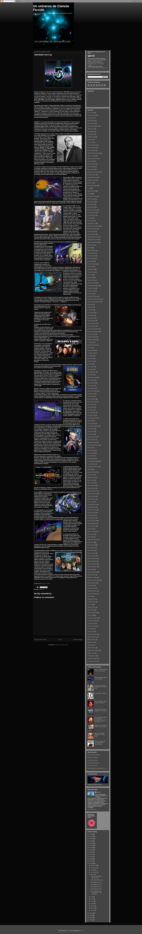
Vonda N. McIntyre (92, 634)
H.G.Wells (90, 310)
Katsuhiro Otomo (92, 437)
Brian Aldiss (91, 161)
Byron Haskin (91, 169)
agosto (93, 874)
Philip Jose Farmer (92, 539)
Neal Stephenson (92, 504)
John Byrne (91, 396)
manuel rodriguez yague (94, 59)
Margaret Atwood (92, 472)
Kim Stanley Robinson (93, 445)
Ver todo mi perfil (92, 809)
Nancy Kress (91, 501)
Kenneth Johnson (92, 442)
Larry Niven (91, 455)
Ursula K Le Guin (92, 626)
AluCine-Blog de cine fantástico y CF (97, 768)
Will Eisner (90, 645)
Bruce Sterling (91, 166)
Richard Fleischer (92, 558)
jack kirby (90, 364)
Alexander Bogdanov (93, 126)
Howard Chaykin (92, 337)
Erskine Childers (92, 250)
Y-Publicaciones (92, 655)
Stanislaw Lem (91, 599)
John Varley (91, 410)
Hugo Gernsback (92, 339)
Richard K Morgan (92, 564)
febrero (93, 908)
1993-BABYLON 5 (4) (96, 882)
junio (92, 899)
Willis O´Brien (91, 653)
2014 (90, 861)
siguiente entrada (46, 583)
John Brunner (91, 393)
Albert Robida (91, 120)
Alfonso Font (91, 128)
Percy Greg (91, 528)
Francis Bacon (91, 253)
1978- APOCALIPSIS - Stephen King (96, 877)
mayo (92, 901)
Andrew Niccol (91, 137)
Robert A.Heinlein (92, 572)
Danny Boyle (91, 204)
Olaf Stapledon (91, 518)
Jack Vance (91, 369)
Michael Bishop (91, 488)
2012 (90, 913)
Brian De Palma (92, 164)
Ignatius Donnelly (92, 345)
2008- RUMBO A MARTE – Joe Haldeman (100, 678)
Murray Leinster (92, 496)
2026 (90, 834)
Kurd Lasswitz (91, 450)
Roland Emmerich (92, 591)
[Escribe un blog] (42, 587)
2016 (90, 856)
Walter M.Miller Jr (92, 637)
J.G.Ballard (90, 355)
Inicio (59, 639)
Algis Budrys (91, 134)
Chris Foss (90, 183)
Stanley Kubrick (92, 601)
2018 (90, 852)
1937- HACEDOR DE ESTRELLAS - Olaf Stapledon (95, 893)
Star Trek (90, 604)
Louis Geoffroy (91, 464)
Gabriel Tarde (91, 280)
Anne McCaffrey (92, 147)
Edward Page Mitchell (93, 242)
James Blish (91, 374)
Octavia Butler (91, 515)
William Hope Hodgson (93, 650)
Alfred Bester (91, 131)
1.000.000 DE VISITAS (100, 693)
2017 (90, 854)
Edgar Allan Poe (92, 223)
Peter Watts (91, 537)
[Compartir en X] (43, 587)
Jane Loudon (91, 380)
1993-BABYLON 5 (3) (96, 884)
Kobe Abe (90, 447)
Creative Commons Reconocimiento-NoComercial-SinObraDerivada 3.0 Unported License (96, 63)
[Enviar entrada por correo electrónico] (37, 587)
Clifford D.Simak (92, 191)
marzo (92, 905)
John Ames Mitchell (93, 391)
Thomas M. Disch (92, 620)
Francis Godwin (92, 255)
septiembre (94, 872)
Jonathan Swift (91, 415)
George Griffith (91, 288)
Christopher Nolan (92, 185)
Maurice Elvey (91, 482)
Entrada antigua (77, 639)
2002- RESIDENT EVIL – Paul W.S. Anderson (100, 702)
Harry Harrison (91, 320)
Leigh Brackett (91, 458)
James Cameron (92, 377)
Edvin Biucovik (91, 231)
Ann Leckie (90, 142)
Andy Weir (90, 139)
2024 (90, 838)
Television (41, 589)
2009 (90, 920)
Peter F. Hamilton (92, 531)
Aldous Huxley (91, 123)
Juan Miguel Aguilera (93, 426)
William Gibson (91, 647)
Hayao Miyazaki (92, 326)
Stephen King (91, 610)
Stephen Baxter (92, 607)
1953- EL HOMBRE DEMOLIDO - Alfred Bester (99, 735)
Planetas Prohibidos (93, 757)
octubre (93, 870)
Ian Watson (90, 342)
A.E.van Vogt (91, 112)
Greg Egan (90, 307)
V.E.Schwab (91, 628)
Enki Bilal (90, 247)
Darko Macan (91, 207)
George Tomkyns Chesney (94, 299)
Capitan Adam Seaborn (94, 172)
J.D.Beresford (91, 353)
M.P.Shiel (90, 469)
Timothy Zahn (91, 623)
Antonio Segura (92, 150)
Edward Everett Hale (93, 239)
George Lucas (91, 291)
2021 (90, 845)
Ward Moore (91, 642)
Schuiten (90, 596)
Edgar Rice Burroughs (93, 226)
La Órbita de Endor (93, 760)
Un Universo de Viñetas (94, 754)
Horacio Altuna (91, 334)
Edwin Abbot (91, 245)
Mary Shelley (91, 480)
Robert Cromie (91, 574)
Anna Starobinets (92, 145)
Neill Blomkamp (92, 507)
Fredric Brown (91, 272)
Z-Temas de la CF (92, 661)
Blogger (81, 930)
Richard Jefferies (92, 561)
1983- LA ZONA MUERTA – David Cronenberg (101, 670)
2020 (90, 847)
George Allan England (93, 285)
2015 (90, 859)
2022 (90, 843)
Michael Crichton (92, 491)
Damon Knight (91, 199)
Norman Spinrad (92, 512)
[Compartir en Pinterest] (47, 587)
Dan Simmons (91, 201)
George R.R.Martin (92, 296)
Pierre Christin (91, 545)
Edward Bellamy (92, 234)
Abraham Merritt (92, 115)
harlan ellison (91, 318)
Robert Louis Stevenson (94, 580)
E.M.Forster (91, 220)
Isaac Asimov (91, 350)
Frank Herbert (91, 258)
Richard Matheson (92, 566)
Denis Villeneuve (92, 212)
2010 (90, 917)
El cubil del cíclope (92, 765)
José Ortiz (90, 420)
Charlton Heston (92, 180)
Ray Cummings (92, 553)
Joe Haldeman (91, 388)
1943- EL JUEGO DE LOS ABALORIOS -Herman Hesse (99, 743)
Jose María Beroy (92, 418)
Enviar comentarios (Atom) (61, 644)
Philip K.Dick (91, 542)
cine (89, 188)
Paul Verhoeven (92, 526)
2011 (90, 915)
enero (92, 910)
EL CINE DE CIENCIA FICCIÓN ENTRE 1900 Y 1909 (100, 687)
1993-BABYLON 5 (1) (96, 889)
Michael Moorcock (92, 493)
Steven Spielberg (92, 612)
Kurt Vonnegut (91, 453)
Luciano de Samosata (93, 466)
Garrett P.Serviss (92, 282)
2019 (90, 850)
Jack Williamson (92, 372)
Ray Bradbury (91, 550)
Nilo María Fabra (92, 510)
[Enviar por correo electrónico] (40, 587)
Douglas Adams (92, 215)
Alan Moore (91, 118)
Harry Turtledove (92, 323)
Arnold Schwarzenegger (94, 153)
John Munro (91, 404)
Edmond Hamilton (92, 228)
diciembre (93, 865)
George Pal (91, 293)
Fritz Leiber (91, 277)
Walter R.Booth (91, 639)
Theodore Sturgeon (93, 618)
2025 (90, 836)
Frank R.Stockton (92, 264)
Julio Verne (90, 431)
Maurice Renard (92, 485)
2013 (90, 863)
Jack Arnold (91, 358)
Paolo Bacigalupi (92, 523)
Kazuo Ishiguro (91, 439)
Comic (89, 193)
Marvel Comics (91, 477)
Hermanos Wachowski (93, 331)
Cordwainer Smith (92, 196)
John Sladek (91, 407)
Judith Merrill (91, 428)
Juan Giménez (91, 423)
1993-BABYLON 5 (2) (96, 886)
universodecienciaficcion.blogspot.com (98, 67)
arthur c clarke (91, 155)
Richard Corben (92, 555)
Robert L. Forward (92, 577)
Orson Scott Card (92, 520)
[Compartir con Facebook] (45, 587)
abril (92, 903)
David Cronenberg (92, 210)
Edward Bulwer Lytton (93, 237)
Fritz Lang (90, 274)
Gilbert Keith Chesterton (94, 301)
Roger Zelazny (91, 588)
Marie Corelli (91, 474)
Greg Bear (90, 304)
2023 (90, 841)
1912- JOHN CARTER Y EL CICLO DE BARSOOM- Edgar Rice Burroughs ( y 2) (100, 719)
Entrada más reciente (40, 639)
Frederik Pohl (91, 269)
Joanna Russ (91, 385)
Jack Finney (91, 361)
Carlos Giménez (92, 174)
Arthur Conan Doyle (93, 158)
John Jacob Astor (92, 401)
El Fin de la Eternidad (93, 763)
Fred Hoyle (90, 266)
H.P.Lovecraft (91, 312)
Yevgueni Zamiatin (92, 658)
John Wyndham (92, 412)
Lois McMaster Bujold (93, 461)
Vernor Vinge (91, 631)
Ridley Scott (91, 569)
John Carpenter (92, 399)
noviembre (94, 867)
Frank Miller (91, 261)
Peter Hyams (91, 534)
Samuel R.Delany (92, 593)
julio (92, 896)
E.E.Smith (90, 218)
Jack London (91, 366)
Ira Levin (90, 347)
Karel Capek (91, 434)
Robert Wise (91, 585)
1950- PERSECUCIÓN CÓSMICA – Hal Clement (100, 710)
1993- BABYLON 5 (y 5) (96, 880)
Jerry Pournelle (91, 383)
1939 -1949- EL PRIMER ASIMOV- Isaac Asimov (100, 726)
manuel (99, 792)
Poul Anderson (91, 547)
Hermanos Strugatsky (93, 328)
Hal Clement (91, 315)
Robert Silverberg (92, 583)
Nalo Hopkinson (92, 499)
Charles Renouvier (92, 177)
